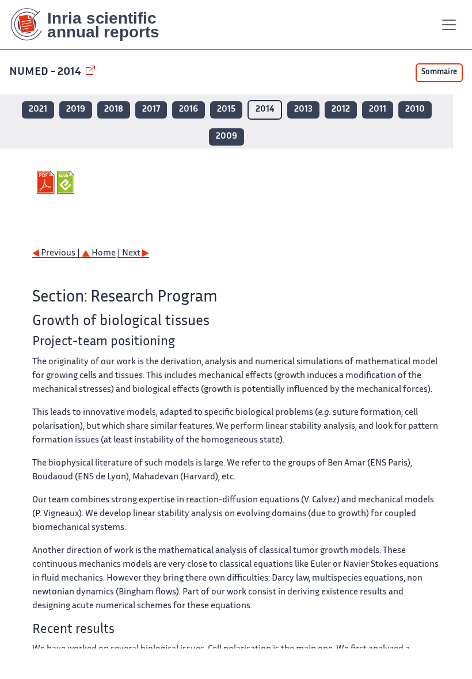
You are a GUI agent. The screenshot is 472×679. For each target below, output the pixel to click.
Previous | (60, 253)
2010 (415, 109)
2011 (377, 109)
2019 (75, 109)
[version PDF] (47, 182)
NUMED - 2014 (46, 72)
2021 (38, 109)
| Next (129, 253)
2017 (151, 109)
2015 (226, 109)
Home (103, 253)
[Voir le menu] (449, 24)
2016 (188, 109)
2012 (341, 109)
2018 (113, 109)
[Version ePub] (67, 182)
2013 (303, 109)
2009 (226, 136)
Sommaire (439, 72)
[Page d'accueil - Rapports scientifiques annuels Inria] (93, 25)
